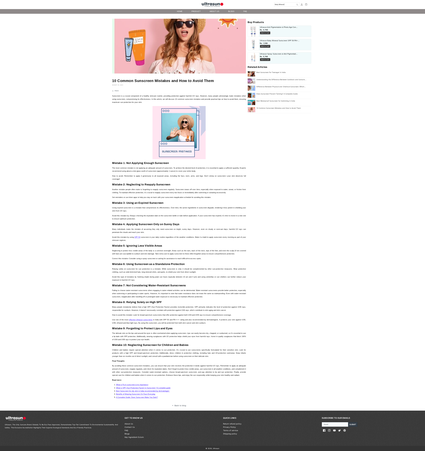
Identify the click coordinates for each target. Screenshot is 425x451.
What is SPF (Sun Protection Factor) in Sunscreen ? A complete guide (143, 388)
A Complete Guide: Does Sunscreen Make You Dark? (137, 397)
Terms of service (230, 430)
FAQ (126, 430)
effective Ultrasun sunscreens (141, 320)
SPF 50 (137, 237)
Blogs (127, 434)
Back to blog (180, 405)
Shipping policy (230, 434)
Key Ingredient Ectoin (134, 437)
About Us (129, 424)
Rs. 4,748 (264, 30)
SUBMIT (352, 424)
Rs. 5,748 (264, 56)
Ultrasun (216, 448)
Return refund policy (232, 424)
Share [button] (117, 91)
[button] (306, 4)
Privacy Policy (229, 427)
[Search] (297, 4)
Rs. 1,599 (264, 43)
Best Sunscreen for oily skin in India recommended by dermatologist (143, 391)
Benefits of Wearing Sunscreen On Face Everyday (135, 394)
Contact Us (130, 427)
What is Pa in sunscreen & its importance (132, 385)
